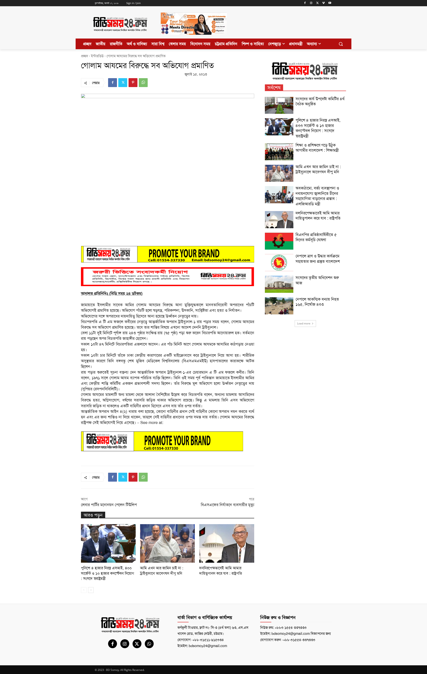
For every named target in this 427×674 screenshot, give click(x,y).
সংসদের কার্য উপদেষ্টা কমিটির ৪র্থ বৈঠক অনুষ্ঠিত (320, 101)
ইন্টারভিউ (97, 56)
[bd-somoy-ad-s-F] (167, 276)
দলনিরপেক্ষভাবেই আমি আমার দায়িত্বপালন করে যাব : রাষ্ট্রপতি (220, 571)
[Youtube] (329, 3)
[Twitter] (317, 3)
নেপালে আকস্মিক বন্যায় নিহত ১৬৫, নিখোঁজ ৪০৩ (317, 302)
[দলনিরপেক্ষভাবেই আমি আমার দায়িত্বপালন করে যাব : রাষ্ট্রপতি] (226, 543)
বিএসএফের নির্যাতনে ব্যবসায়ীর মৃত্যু (227, 504)
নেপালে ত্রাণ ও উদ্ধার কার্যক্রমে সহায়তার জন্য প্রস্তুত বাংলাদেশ (318, 258)
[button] (340, 44)
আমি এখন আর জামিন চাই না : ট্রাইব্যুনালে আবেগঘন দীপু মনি (161, 571)
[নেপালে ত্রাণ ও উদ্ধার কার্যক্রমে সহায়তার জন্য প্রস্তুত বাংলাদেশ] (279, 262)
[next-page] (91, 590)
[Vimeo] (323, 3)
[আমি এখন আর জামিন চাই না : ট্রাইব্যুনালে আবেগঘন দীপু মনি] (167, 543)
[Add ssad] (194, 38)
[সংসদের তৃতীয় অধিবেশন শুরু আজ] (279, 284)
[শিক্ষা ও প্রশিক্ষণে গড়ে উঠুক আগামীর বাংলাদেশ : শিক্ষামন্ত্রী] (279, 151)
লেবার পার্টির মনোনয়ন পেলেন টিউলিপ (109, 504)
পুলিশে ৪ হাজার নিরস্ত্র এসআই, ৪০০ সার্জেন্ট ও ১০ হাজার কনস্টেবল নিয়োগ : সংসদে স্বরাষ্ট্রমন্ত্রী (107, 573)
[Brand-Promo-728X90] (167, 441)
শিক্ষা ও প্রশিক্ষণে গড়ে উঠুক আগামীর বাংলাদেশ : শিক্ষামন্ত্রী (317, 148)
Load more (303, 323)
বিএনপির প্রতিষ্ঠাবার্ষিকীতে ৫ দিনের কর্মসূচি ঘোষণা (316, 237)
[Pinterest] (133, 82)
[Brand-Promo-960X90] (167, 254)
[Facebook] (305, 3)
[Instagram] (311, 3)
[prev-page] (84, 590)
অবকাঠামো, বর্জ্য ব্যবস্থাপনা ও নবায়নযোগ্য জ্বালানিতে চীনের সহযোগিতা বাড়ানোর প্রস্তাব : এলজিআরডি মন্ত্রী (317, 195)
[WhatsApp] (143, 82)
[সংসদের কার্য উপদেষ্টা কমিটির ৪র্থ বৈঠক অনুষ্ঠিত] (279, 105)
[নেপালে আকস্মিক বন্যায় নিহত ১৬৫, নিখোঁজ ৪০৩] (279, 305)
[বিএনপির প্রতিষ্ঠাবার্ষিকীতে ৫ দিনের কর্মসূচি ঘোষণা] (279, 241)
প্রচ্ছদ (84, 56)
